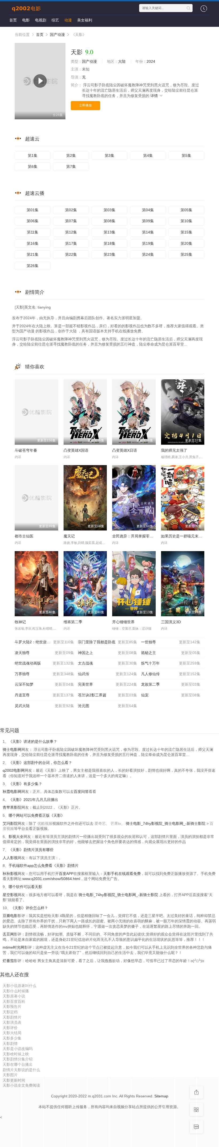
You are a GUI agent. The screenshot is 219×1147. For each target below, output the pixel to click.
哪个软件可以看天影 (25, 887)
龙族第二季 (170, 684)
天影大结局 (12, 1033)
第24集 (148, 254)
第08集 (109, 221)
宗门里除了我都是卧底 (107, 642)
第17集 (71, 243)
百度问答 (81, 791)
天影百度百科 (14, 1001)
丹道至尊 (44, 695)
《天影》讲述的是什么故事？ (33, 741)
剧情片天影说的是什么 (21, 1070)
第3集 (109, 155)
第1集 (32, 155)
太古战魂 (107, 663)
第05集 (186, 210)
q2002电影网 (14, 770)
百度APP (66, 873)
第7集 (71, 166)
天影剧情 (10, 1043)
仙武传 (107, 674)
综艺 (55, 20)
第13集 (109, 232)
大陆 (122, 61)
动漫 (68, 20)
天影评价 (10, 1028)
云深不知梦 (44, 684)
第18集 (109, 243)
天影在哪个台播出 (18, 1064)
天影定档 (10, 1012)
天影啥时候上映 (16, 1054)
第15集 (186, 232)
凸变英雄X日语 (124, 450)
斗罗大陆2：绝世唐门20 (44, 642)
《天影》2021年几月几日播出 (33, 799)
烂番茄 (8, 961)
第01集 (32, 210)
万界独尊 (44, 674)
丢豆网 (8, 934)
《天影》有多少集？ (25, 784)
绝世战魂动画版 (44, 663)
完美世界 (107, 684)
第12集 (71, 232)
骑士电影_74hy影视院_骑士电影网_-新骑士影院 (166, 823)
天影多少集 (12, 1038)
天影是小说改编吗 (18, 1048)
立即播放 (85, 105)
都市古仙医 (24, 536)
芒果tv (116, 823)
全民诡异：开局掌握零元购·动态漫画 (142, 536)
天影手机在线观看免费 (122, 873)
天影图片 (10, 1075)
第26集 (32, 265)
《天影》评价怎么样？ (29, 908)
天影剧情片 (12, 1017)
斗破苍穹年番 (26, 450)
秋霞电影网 (12, 791)
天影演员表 (12, 1022)
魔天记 (69, 536)
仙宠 (170, 695)
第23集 (109, 254)
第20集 (186, 243)
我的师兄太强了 (174, 450)
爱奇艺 (100, 823)
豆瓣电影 (10, 916)
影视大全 (16, 836)
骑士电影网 (12, 749)
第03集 (109, 210)
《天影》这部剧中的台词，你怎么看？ (40, 762)
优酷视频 (44, 823)
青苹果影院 (12, 807)
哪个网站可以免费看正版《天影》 (37, 815)
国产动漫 (57, 34)
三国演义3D (171, 622)
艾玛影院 (10, 823)
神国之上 (107, 653)
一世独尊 (170, 642)
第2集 (71, 155)
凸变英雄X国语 (76, 450)
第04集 (148, 210)
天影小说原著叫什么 (19, 985)
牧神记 (20, 622)
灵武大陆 (44, 706)
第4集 (148, 155)
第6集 (32, 166)
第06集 (32, 221)
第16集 (32, 243)
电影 (26, 20)
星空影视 (10, 895)
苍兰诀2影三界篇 (107, 695)
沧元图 (107, 706)
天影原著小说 (14, 996)
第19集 (148, 243)
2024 (151, 61)
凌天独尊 (44, 653)
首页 (13, 20)
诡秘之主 (170, 653)
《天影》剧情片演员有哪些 (31, 850)
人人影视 (10, 858)
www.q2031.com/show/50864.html (51, 879)
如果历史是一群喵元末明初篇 (185, 536)
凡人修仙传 (170, 674)
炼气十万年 (170, 663)
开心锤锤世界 (123, 622)
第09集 (148, 221)
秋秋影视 (10, 873)
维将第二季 (73, 622)
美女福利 (84, 20)
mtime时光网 (13, 947)
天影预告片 (12, 1006)
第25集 (186, 254)
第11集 (32, 232)
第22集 (71, 254)
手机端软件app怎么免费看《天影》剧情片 (44, 865)
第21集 (32, 254)
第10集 (186, 221)
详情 (154, 96)
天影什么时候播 (16, 991)
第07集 (71, 221)
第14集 (148, 232)
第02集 (71, 210)
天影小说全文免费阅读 (21, 1085)
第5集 (186, 155)
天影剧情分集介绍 (18, 1059)
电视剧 (40, 20)
